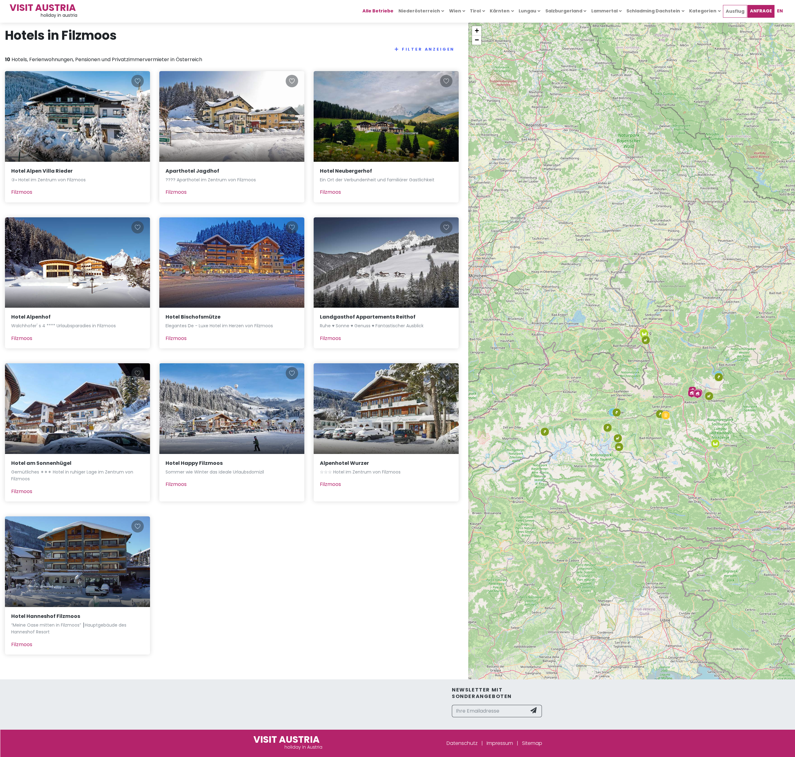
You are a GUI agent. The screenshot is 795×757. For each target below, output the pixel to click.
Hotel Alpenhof (31, 316)
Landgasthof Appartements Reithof (368, 316)
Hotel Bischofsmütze (193, 316)
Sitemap (532, 743)
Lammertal (604, 11)
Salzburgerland (563, 11)
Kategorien (702, 11)
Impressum (500, 743)
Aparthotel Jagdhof (192, 171)
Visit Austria (43, 7)
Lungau (527, 11)
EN (780, 11)
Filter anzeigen (428, 49)
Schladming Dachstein (653, 11)
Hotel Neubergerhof (346, 171)
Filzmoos (21, 192)
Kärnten (500, 11)
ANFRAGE (761, 11)
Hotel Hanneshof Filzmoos (45, 616)
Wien (455, 11)
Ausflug (735, 11)
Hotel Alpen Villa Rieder (42, 171)
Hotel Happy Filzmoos (194, 463)
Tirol (475, 11)
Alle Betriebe (377, 11)
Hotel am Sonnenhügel (41, 463)
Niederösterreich (419, 11)
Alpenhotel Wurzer (344, 463)
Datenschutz (462, 743)
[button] (692, 393)
